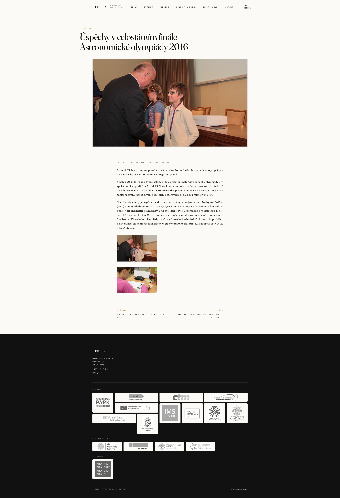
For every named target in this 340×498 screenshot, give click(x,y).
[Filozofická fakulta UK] (107, 446)
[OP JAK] (214, 413)
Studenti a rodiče (186, 7)
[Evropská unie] (136, 408)
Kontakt (228, 7)
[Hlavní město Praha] (102, 469)
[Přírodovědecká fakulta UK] (169, 446)
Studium (148, 7)
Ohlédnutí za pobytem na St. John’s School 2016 (141, 313)
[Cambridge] (136, 397)
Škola (134, 7)
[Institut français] (192, 413)
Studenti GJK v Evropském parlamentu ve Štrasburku (200, 313)
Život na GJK (210, 7)
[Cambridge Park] (102, 403)
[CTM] (181, 397)
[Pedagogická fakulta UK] (200, 446)
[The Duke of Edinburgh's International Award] (226, 397)
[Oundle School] (237, 413)
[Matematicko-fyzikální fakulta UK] (138, 446)
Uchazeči (165, 7)
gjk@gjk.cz (97, 372)
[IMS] (170, 413)
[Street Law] (114, 418)
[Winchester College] (147, 424)
